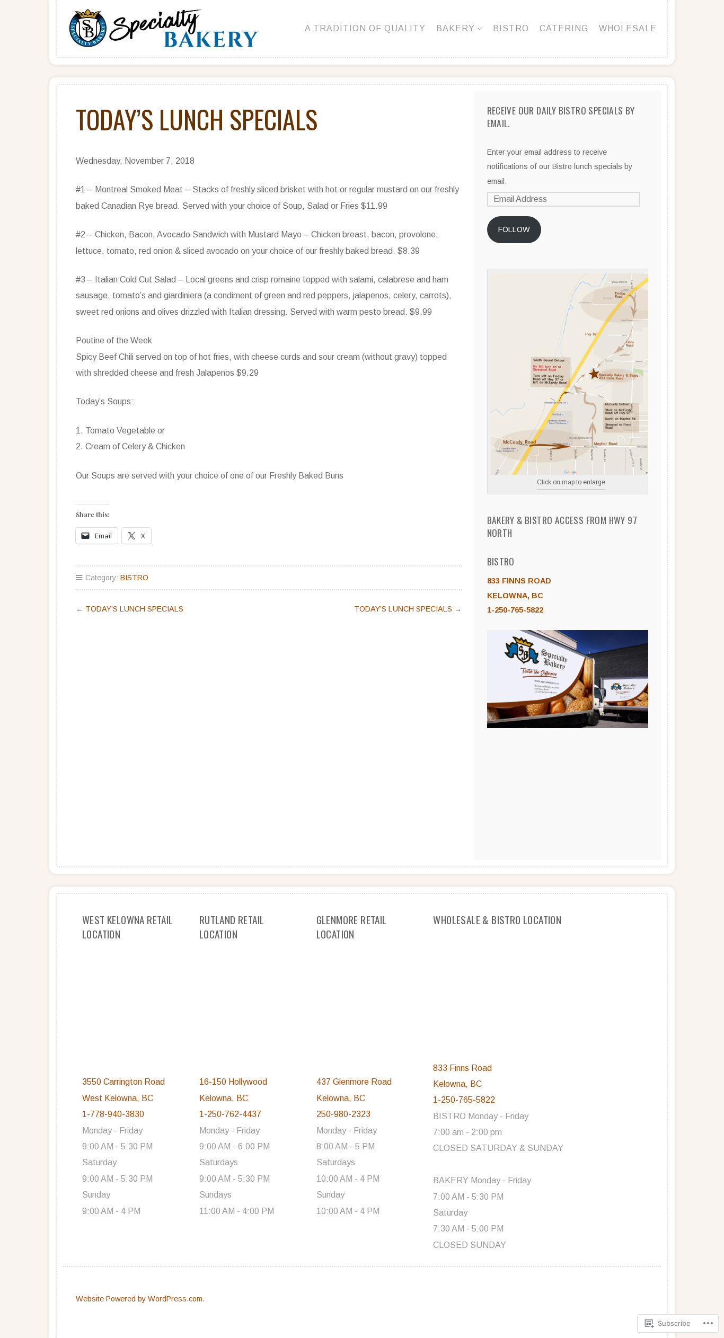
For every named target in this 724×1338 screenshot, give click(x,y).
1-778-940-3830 (113, 1114)
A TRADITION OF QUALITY (365, 28)
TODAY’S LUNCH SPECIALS (134, 609)
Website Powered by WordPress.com (139, 1299)
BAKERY (455, 28)
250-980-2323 (343, 1114)
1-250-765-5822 (515, 610)
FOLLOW (514, 229)
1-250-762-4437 (230, 1114)
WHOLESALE (628, 28)
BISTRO (511, 28)
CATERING (564, 28)
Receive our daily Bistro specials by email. (561, 116)
